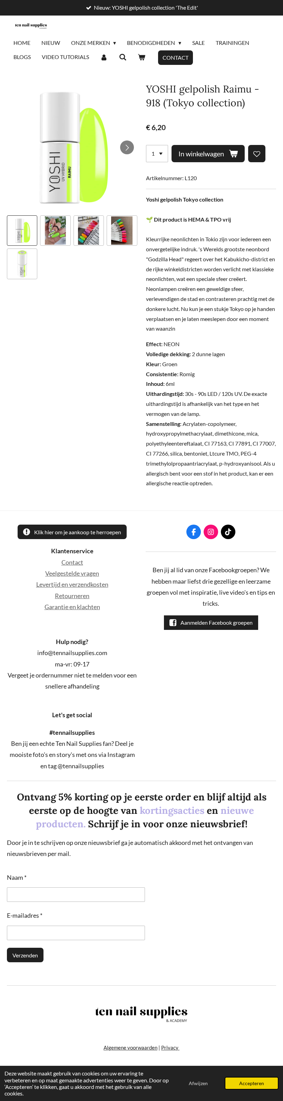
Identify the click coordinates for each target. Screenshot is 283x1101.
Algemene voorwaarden (130, 1047)
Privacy (170, 1047)
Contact (72, 562)
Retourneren (72, 596)
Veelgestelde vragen (72, 573)
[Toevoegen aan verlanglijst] (256, 153)
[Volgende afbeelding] (127, 147)
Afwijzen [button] (198, 1083)
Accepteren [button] (251, 1083)
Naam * (17, 877)
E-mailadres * (24, 915)
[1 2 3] (157, 153)
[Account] (103, 57)
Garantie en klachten (72, 607)
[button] (22, 230)
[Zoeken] (122, 57)
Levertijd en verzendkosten (72, 584)
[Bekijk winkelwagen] (141, 57)
